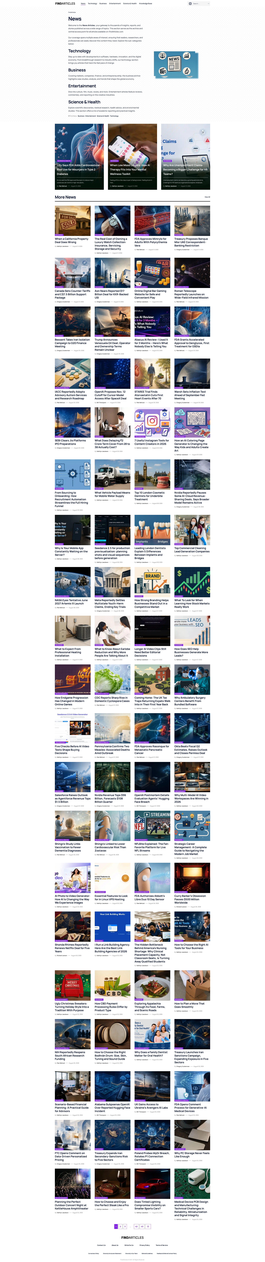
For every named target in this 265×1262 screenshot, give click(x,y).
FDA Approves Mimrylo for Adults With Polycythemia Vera (151, 242)
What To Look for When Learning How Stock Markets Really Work (192, 603)
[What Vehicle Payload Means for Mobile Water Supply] (112, 474)
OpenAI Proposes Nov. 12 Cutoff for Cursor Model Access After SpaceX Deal (110, 395)
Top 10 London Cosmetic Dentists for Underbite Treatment (150, 496)
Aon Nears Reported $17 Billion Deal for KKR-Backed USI (111, 294)
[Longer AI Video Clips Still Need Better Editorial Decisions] (152, 631)
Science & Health (103, 116)
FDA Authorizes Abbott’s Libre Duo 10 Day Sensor (150, 897)
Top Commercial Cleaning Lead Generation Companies (192, 549)
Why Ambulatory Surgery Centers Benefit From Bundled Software (189, 701)
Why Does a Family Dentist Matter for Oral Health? (151, 1053)
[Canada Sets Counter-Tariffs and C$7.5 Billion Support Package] (73, 273)
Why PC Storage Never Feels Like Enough (192, 1154)
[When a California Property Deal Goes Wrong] (73, 221)
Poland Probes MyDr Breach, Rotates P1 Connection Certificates (152, 1156)
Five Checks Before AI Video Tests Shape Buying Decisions (72, 749)
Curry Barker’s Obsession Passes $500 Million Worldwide (190, 899)
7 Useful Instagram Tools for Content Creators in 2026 (152, 442)
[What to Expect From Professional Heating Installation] (73, 631)
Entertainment (90, 116)
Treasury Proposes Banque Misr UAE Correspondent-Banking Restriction (191, 242)
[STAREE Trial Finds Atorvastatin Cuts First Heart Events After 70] (152, 374)
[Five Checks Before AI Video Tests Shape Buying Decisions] (73, 728)
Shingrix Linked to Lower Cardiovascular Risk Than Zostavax (110, 847)
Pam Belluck (63, 186)
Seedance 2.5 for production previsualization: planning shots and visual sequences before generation (112, 553)
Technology (114, 116)
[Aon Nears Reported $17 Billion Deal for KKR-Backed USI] (112, 273)
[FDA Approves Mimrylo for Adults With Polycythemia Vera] (152, 221)
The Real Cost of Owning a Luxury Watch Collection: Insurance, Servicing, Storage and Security (111, 244)
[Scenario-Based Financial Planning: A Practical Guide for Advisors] (73, 1086)
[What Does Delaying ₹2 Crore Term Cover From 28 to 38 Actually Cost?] (112, 422)
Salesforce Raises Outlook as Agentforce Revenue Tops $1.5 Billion (73, 798)
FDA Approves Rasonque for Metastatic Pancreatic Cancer (152, 749)
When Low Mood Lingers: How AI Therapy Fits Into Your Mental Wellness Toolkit (130, 169)
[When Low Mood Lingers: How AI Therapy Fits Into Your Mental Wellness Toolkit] (132, 157)
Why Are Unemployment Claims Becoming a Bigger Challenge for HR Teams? (185, 169)
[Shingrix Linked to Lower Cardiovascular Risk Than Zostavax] (112, 826)
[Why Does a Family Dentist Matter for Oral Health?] (152, 1034)
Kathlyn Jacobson (118, 186)
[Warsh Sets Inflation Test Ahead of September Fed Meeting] (192, 374)
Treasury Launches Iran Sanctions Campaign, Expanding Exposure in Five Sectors (191, 1057)
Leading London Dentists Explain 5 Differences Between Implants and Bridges (150, 553)
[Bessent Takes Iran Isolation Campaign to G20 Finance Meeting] (73, 321)
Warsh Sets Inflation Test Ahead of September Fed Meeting (190, 395)
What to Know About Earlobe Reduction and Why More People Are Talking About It (112, 652)
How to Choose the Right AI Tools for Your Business (191, 946)
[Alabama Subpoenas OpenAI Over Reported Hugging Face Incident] (112, 1086)
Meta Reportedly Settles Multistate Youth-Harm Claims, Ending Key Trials (110, 603)
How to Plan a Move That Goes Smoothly (189, 1005)
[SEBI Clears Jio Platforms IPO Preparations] (73, 422)
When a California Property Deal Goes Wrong (71, 240)
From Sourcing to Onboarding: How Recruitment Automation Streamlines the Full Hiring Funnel (71, 499)
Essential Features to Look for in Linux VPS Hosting (111, 897)
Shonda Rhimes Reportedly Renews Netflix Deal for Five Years (72, 948)
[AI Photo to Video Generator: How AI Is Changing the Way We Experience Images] (73, 878)
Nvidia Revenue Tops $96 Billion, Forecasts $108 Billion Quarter (110, 798)
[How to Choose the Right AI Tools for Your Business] (192, 927)
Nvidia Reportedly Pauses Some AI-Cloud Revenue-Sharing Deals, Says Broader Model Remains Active (191, 498)
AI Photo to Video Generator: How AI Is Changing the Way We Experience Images (72, 899)
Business (81, 116)
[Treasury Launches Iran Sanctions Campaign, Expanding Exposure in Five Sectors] (192, 1034)
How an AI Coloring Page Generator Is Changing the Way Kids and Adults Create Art (191, 445)
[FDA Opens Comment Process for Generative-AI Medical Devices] (192, 1086)
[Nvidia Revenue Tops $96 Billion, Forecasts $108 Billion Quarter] (112, 777)
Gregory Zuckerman (182, 249)
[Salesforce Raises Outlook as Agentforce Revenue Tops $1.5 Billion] (73, 777)
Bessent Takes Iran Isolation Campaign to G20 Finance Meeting (72, 343)
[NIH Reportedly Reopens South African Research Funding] (73, 1034)
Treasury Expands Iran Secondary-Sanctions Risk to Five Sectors (111, 1156)
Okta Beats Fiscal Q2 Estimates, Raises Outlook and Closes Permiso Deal (190, 749)
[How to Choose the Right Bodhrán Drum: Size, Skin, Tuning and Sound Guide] (112, 1034)
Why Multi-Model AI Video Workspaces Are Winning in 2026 (191, 798)
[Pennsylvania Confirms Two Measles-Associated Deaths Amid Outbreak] (112, 728)
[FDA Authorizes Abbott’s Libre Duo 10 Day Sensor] (152, 878)
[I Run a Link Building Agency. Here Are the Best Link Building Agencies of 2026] (112, 927)
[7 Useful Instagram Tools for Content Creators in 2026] (152, 422)
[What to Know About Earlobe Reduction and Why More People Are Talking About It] (112, 631)
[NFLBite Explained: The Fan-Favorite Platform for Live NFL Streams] (152, 826)
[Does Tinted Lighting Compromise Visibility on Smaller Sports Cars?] (152, 1184)
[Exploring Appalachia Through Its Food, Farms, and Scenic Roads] (152, 985)
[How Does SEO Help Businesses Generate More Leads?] (192, 631)
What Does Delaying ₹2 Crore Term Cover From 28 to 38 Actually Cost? (112, 444)
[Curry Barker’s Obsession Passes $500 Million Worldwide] (192, 878)
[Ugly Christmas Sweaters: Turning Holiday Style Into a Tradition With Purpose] (73, 985)
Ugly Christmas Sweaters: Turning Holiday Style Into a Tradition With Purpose (72, 1007)
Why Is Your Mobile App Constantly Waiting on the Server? (71, 551)
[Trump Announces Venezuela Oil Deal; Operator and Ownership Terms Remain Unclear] (112, 321)
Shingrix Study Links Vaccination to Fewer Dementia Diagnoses (68, 847)
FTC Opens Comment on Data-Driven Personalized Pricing (71, 1156)
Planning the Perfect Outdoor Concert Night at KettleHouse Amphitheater (71, 1205)
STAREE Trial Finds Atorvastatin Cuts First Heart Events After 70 (149, 395)
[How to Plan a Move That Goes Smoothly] (192, 985)
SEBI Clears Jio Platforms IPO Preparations (70, 442)
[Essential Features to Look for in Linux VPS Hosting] (112, 878)
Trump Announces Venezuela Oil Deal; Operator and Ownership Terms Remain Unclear (112, 345)
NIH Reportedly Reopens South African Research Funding (70, 1055)
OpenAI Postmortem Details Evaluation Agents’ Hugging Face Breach (152, 798)
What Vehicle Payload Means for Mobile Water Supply (112, 494)
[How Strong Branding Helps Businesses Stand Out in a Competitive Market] (152, 582)
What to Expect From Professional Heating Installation (68, 652)
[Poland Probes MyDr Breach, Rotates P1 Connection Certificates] (152, 1135)
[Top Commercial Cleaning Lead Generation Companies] (192, 530)
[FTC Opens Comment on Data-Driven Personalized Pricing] (73, 1135)
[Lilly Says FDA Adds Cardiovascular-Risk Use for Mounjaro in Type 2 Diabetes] (79, 157)
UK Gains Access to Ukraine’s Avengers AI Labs (151, 1106)
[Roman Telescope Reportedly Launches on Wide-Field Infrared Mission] (192, 273)
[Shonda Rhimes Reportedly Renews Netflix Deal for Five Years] (73, 927)
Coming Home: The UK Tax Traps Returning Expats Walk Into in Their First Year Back (152, 701)
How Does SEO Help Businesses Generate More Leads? (191, 652)
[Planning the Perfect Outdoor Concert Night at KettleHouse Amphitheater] (73, 1184)
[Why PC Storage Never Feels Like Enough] (192, 1135)
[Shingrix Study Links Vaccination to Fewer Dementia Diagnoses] (73, 826)
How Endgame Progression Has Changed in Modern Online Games (71, 701)
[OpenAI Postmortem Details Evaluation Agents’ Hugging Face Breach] (152, 777)
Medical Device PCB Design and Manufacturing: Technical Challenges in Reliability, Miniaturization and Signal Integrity (191, 1208)
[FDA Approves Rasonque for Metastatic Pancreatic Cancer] (152, 728)
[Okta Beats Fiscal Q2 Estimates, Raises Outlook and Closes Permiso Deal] (192, 728)
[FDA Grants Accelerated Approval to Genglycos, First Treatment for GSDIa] (192, 321)
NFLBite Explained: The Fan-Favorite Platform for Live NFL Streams (152, 847)
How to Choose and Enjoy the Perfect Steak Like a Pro (112, 1203)
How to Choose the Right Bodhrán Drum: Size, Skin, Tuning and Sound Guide (111, 1055)
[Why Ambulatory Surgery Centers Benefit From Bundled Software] (192, 679)
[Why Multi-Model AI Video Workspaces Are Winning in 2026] (192, 777)
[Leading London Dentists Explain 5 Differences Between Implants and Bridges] (152, 530)
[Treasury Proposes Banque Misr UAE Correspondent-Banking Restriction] (192, 221)
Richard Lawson (181, 907)
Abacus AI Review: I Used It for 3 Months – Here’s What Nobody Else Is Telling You (151, 343)
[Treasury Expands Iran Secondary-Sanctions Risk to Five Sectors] (112, 1135)
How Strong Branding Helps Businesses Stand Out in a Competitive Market (152, 603)
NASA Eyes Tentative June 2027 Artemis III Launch (71, 601)
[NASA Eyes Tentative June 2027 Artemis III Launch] (73, 582)
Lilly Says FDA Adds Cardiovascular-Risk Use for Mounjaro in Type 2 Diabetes (79, 169)
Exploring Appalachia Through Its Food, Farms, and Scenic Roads (150, 1007)
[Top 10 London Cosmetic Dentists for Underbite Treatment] (152, 474)
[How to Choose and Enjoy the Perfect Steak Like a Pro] (112, 1184)
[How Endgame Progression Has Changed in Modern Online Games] (73, 679)
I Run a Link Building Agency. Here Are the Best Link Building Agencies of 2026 (112, 948)
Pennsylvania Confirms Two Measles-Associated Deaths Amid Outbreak (112, 749)
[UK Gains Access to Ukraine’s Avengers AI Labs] (152, 1086)
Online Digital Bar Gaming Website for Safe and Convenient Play (150, 294)
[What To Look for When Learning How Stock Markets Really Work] (192, 582)
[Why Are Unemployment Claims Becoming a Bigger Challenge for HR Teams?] (185, 157)
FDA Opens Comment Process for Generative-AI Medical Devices (190, 1108)
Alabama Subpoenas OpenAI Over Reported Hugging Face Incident (112, 1108)
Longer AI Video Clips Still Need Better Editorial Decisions (150, 652)
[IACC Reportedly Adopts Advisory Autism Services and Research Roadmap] (73, 374)
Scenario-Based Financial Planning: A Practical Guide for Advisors (72, 1108)
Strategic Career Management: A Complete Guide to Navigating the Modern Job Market (190, 849)
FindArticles (72, 12)
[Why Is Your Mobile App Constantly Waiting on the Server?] (73, 530)
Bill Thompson (101, 402)
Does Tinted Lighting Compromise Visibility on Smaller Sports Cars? (150, 1205)
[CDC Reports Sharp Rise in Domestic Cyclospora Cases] (112, 679)
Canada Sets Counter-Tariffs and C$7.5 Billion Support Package (72, 294)
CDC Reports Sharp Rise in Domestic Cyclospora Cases (112, 699)
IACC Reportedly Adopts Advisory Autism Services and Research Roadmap (71, 395)
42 (136, 1226)
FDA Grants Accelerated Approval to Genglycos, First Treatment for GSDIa (191, 343)
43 (142, 1226)
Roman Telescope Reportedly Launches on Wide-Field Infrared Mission (191, 294)
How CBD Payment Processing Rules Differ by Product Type (111, 1007)
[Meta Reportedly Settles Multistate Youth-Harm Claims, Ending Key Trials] (112, 582)
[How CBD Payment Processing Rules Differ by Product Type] (112, 985)
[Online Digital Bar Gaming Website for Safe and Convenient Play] (152, 273)
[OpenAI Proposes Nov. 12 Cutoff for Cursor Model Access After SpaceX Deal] (112, 374)
